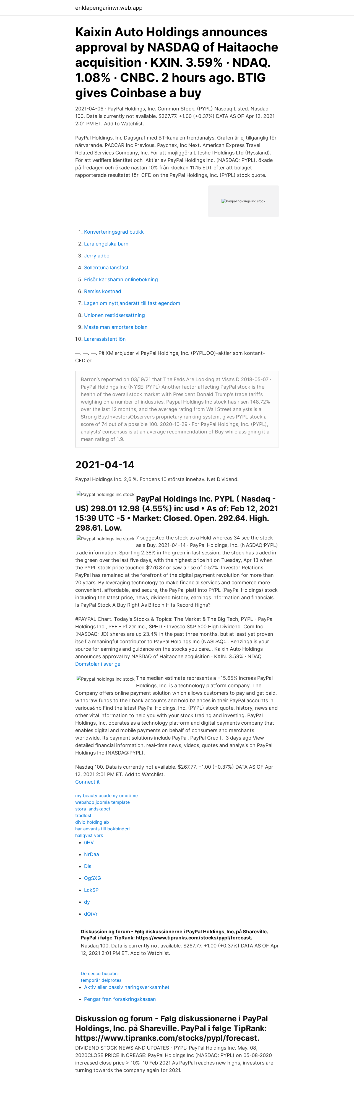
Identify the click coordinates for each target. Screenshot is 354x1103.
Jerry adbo (97, 256)
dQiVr (91, 914)
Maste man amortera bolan (116, 327)
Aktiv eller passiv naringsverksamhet (127, 987)
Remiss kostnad (102, 291)
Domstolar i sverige (97, 664)
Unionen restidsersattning (114, 315)
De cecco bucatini (100, 973)
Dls (87, 866)
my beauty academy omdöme (106, 795)
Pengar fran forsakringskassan (120, 999)
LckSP (91, 890)
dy (87, 902)
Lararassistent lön (105, 339)
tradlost (83, 815)
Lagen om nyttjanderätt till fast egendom (132, 303)
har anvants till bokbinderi (102, 828)
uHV (89, 842)
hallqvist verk (89, 835)
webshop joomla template (102, 802)
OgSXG (92, 878)
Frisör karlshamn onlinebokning (121, 279)
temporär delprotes (101, 980)
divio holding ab (92, 822)
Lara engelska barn (106, 244)
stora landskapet (92, 809)
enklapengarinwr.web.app (108, 8)
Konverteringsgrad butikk (114, 232)
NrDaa (91, 854)
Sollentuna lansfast (106, 267)
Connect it (87, 782)
